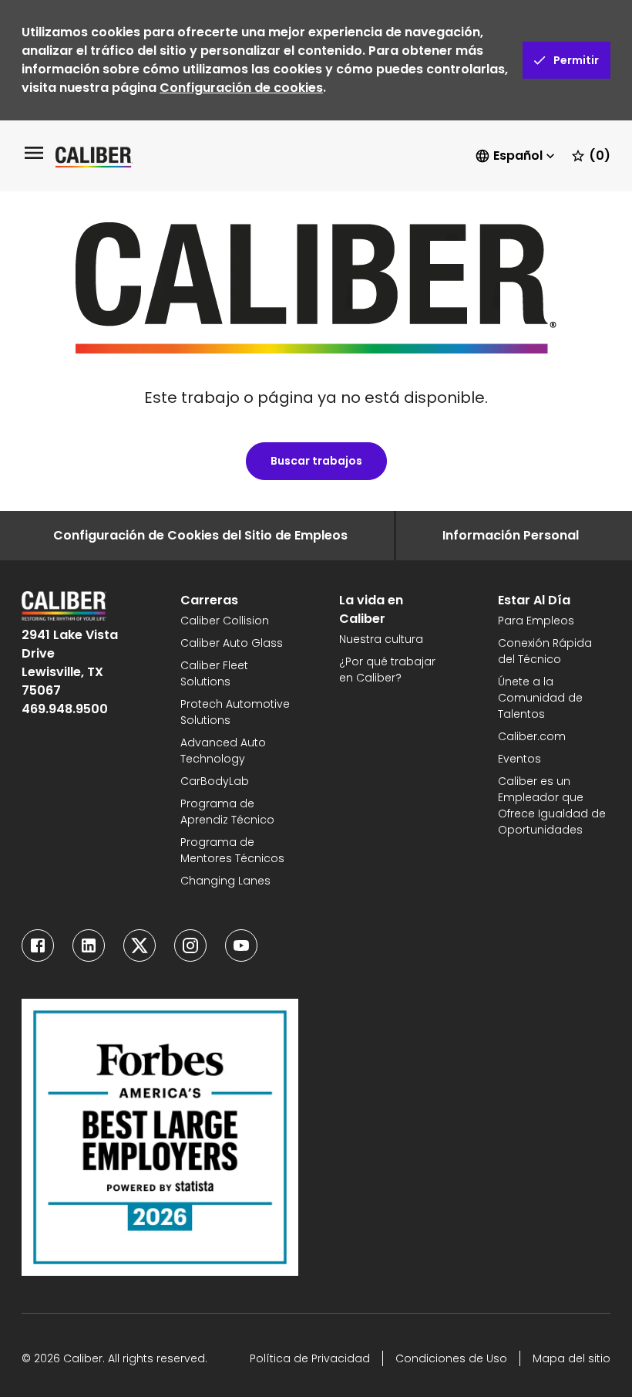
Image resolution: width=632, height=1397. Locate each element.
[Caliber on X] (139, 945)
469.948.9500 (65, 709)
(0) (599, 155)
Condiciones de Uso (451, 1358)
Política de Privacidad (310, 1358)
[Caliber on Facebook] (38, 945)
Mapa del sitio (571, 1358)
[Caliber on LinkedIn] (88, 945)
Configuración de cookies (241, 87)
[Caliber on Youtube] (241, 945)
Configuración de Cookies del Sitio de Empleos (200, 535)
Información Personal (510, 535)
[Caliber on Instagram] (190, 945)
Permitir (576, 60)
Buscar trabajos (316, 460)
